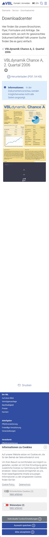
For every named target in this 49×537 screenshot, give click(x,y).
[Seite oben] (24, 169)
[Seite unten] (24, 174)
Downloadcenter (27, 10)
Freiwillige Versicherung (11, 428)
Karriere (5, 412)
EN (37, 3)
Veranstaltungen (9, 431)
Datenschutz (24, 484)
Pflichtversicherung (10, 424)
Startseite (6, 10)
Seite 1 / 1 (9, 164)
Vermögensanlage (9, 401)
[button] (24, 385)
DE (33, 3)
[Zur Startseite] (7, 3)
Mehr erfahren (16, 494)
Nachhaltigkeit (8, 405)
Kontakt (17, 3)
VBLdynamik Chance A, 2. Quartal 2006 (23, 62)
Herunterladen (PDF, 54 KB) (26, 76)
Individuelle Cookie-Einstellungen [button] (23, 519)
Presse (4, 408)
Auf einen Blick (8, 398)
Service (15, 10)
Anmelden (26, 3)
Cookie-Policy (8, 484)
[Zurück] (3, 49)
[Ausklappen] (24, 179)
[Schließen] (38, 84)
